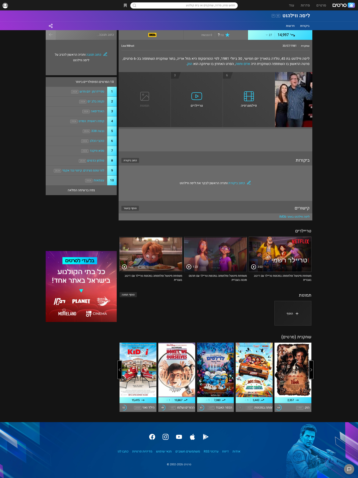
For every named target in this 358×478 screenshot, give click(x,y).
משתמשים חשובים (187, 451)
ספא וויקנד (97, 150)
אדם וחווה (242, 63)
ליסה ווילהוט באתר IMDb (294, 217)
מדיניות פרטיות (142, 451)
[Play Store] (205, 436)
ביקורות (305, 26)
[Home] (343, 5)
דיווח (225, 451)
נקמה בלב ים (96, 101)
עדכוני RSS (211, 451)
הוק (189, 63)
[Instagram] (165, 436)
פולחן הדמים (95, 160)
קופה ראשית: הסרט (91, 121)
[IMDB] (152, 34)
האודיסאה (97, 111)
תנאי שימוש (164, 451)
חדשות (290, 26)
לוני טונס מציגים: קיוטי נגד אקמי (83, 170)
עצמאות (99, 180)
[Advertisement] (215, 140)
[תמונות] (145, 74)
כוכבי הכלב (97, 141)
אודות (236, 451)
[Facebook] (152, 436)
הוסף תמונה (128, 295)
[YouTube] (179, 436)
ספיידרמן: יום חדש (92, 91)
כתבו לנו (123, 451)
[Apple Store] (192, 436)
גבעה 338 (97, 131)
